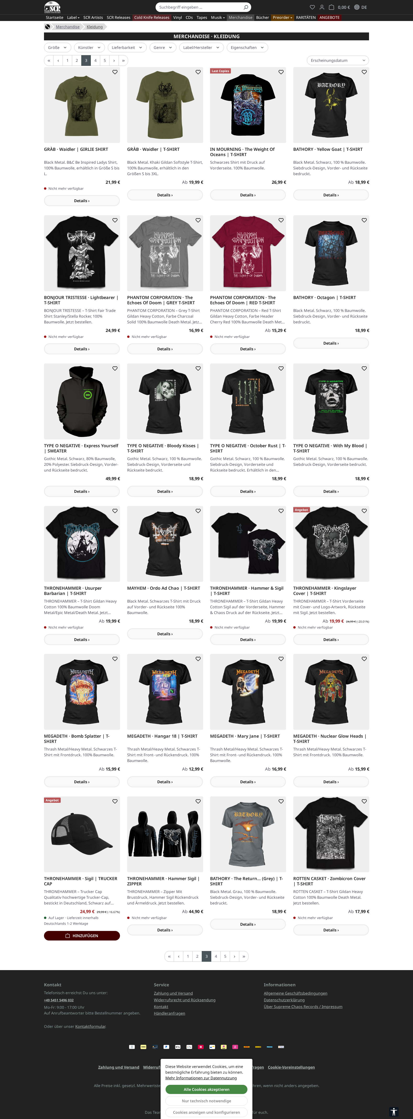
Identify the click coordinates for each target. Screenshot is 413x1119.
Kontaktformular (90, 1026)
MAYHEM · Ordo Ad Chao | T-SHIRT (163, 588)
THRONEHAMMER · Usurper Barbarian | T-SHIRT (73, 590)
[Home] (47, 26)
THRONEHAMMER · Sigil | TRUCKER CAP (80, 881)
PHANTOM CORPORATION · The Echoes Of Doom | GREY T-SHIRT (161, 299)
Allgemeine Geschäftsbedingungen (295, 993)
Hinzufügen (85, 935)
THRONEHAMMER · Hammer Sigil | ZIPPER (163, 881)
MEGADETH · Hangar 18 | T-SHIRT (162, 736)
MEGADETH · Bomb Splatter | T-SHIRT (76, 738)
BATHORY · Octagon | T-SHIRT (324, 297)
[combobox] (198, 7)
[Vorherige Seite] (58, 60)
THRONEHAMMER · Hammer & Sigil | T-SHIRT (246, 590)
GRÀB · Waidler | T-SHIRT (153, 149)
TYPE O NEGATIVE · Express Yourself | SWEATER (81, 448)
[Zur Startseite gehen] (52, 7)
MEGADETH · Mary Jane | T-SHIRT (245, 736)
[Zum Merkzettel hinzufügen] (114, 72)
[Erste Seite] (49, 60)
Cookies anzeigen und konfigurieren (206, 1112)
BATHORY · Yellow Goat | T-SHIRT (328, 149)
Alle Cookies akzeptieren (206, 1089)
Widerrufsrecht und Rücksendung (185, 1000)
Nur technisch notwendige (206, 1100)
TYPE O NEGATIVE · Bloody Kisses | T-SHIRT (163, 448)
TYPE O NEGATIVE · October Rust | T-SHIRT (248, 448)
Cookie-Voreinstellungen (291, 1067)
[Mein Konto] (322, 7)
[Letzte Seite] (123, 60)
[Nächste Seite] (114, 60)
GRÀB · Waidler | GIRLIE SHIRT (76, 149)
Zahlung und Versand (173, 993)
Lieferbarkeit (124, 47)
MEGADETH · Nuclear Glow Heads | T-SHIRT (330, 738)
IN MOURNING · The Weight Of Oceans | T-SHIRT (242, 151)
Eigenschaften (244, 47)
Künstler (86, 47)
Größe (54, 47)
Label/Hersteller (198, 47)
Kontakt (161, 1006)
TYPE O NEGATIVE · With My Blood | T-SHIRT (330, 448)
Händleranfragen (169, 1013)
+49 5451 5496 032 (59, 1000)
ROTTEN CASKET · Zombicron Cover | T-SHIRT (329, 881)
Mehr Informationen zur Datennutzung (201, 1078)
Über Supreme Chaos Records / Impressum (303, 1006)
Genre (160, 47)
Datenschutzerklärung (284, 1000)
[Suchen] (245, 7)
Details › (82, 200)
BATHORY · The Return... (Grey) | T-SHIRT (246, 881)
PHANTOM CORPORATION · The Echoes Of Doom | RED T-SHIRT (243, 299)
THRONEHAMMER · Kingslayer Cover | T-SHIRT (324, 590)
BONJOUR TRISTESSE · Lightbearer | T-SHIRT (81, 299)
